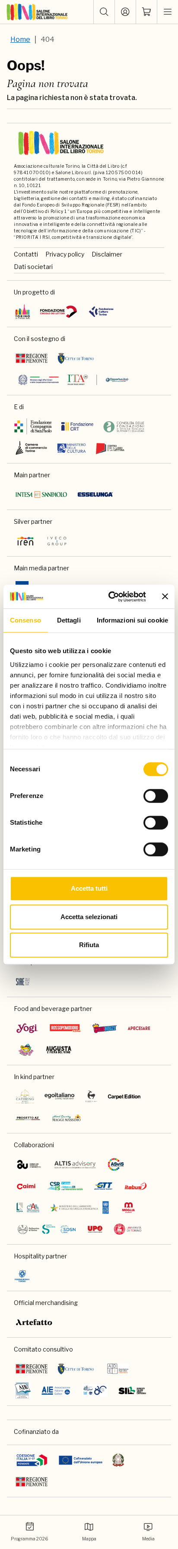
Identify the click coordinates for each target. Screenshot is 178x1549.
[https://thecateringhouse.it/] (25, 1096)
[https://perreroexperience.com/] (91, 1096)
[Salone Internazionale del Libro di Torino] (37, 12)
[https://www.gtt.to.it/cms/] (103, 1186)
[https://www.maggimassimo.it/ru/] (66, 1118)
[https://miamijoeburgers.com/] (26, 1050)
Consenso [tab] (25, 620)
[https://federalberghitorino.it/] (22, 1275)
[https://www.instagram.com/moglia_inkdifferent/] (128, 1207)
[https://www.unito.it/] (127, 1229)
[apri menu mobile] (167, 12)
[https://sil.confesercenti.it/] (132, 1390)
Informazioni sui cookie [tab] (132, 620)
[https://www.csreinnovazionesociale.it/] (64, 1186)
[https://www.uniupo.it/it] (95, 1229)
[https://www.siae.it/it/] (23, 981)
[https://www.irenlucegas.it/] (25, 541)
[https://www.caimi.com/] (26, 1186)
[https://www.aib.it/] (23, 1390)
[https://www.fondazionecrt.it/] (77, 426)
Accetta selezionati (89, 916)
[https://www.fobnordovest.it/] (124, 426)
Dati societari (33, 266)
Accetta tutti (89, 888)
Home (20, 39)
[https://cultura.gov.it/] (72, 448)
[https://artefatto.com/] (34, 1322)
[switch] (155, 796)
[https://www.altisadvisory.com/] (75, 1164)
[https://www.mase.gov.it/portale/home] (81, 1207)
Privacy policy (64, 254)
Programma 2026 (29, 1539)
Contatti (26, 254)
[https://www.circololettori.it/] (58, 312)
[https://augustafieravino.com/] (59, 1050)
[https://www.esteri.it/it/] (74, 380)
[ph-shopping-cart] (146, 12)
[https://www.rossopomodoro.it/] (65, 1028)
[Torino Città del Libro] (23, 312)
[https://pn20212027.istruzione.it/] (32, 1460)
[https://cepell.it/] (110, 448)
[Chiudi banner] (165, 597)
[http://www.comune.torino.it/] (75, 358)
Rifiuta (89, 944)
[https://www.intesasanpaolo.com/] (41, 494)
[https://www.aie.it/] (55, 1390)
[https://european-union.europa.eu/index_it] (80, 1460)
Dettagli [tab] (69, 620)
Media (148, 1539)
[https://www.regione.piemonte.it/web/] (31, 358)
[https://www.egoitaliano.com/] (59, 1096)
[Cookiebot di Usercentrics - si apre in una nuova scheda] (110, 596)
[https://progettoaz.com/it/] (28, 1118)
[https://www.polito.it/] (46, 1229)
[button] (104, 12)
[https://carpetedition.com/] (124, 1096)
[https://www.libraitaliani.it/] (95, 1390)
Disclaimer (107, 254)
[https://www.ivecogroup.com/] (57, 541)
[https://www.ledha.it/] (28, 1207)
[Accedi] (125, 12)
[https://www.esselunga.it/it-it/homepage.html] (95, 494)
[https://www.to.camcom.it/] (31, 448)
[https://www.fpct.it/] (101, 312)
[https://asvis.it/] (116, 1164)
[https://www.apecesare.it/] (139, 1028)
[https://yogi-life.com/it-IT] (27, 1028)
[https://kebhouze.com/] (104, 1028)
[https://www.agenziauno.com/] (29, 1164)
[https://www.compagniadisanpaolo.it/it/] (33, 426)
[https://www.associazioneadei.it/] (117, 1369)
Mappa (89, 1539)
